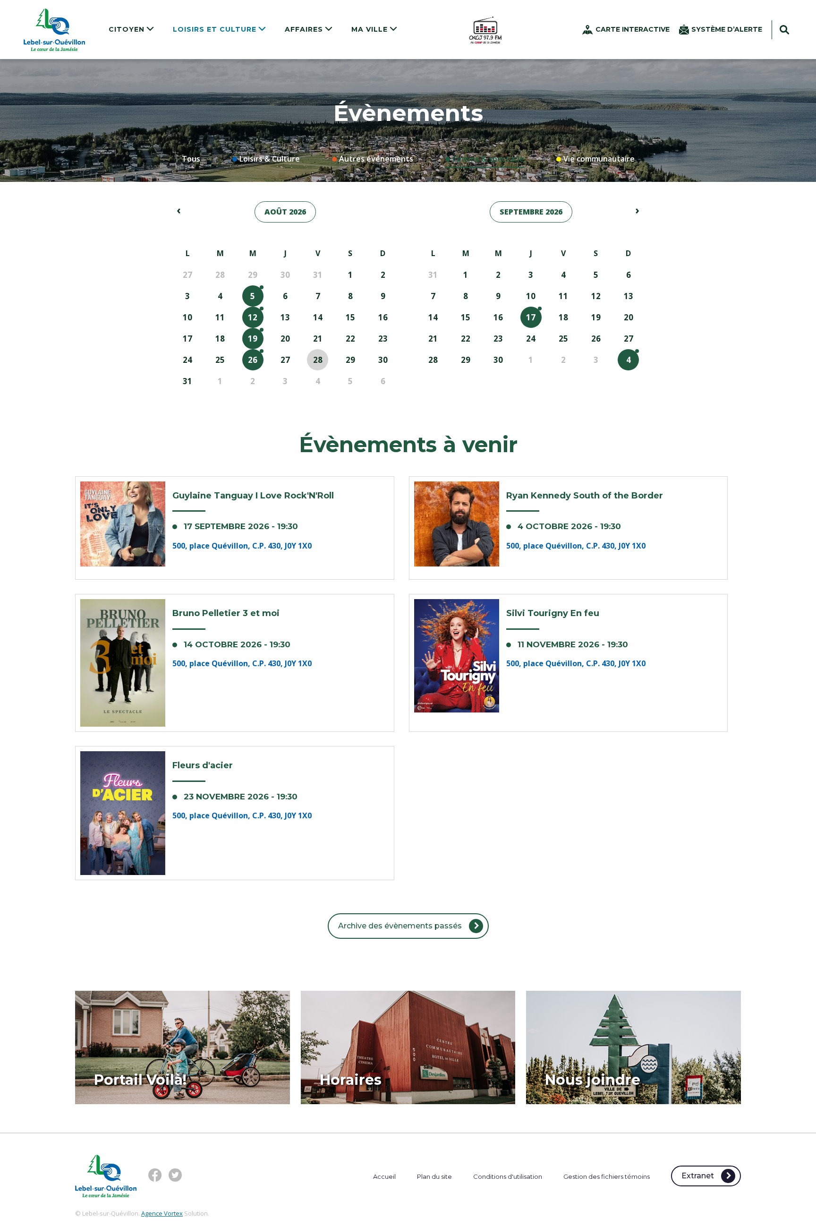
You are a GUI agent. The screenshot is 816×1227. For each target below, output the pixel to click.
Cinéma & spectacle (488, 159)
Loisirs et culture (216, 29)
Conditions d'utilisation (507, 1176)
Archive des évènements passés (400, 925)
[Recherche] (784, 30)
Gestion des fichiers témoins (606, 1176)
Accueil (384, 1176)
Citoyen (128, 29)
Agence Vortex (162, 1213)
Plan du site (434, 1176)
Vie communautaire (599, 159)
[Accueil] (54, 30)
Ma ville (370, 29)
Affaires (305, 29)
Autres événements (376, 159)
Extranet (697, 1175)
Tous (191, 159)
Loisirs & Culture (269, 159)
